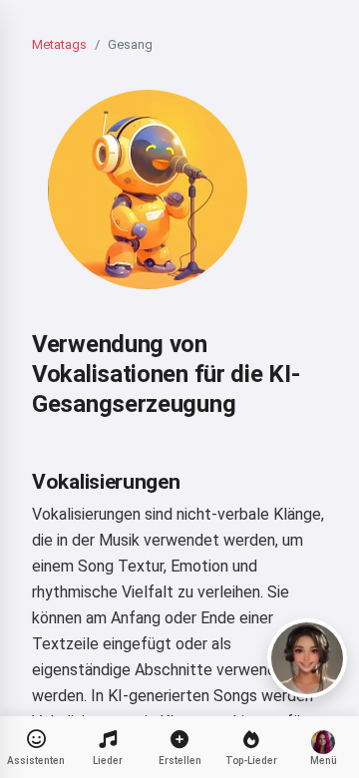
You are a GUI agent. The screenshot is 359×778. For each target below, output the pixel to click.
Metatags (59, 44)
